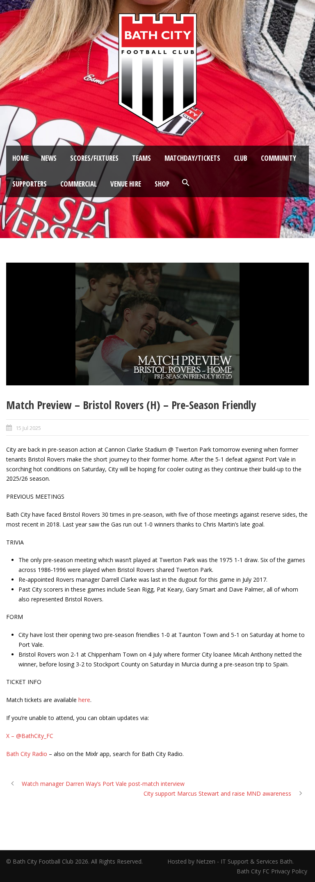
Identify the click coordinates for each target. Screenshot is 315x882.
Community (278, 158)
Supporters (29, 184)
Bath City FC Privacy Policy (273, 871)
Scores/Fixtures (94, 158)
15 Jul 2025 (28, 428)
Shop (162, 184)
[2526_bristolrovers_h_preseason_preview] (157, 324)
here (84, 700)
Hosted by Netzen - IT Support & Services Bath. (230, 861)
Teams (141, 158)
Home (20, 158)
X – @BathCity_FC (29, 736)
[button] (186, 182)
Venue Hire (125, 184)
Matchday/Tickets (192, 158)
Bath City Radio (26, 754)
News (49, 158)
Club (240, 158)
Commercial (78, 184)
